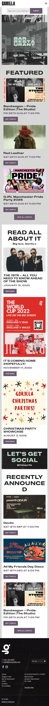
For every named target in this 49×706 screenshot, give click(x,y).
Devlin (8, 522)
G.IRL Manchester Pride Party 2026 (23, 198)
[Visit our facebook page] (3, 667)
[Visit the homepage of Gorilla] (8, 3)
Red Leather (13, 153)
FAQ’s (4, 681)
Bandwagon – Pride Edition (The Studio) (19, 108)
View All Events (24, 217)
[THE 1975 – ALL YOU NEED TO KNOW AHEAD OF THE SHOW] (24, 259)
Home (4, 674)
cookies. (40, 661)
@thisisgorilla (24, 465)
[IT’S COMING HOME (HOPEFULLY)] (24, 327)
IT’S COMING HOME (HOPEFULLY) (19, 362)
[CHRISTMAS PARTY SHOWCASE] (24, 402)
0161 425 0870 (9, 660)
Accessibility (6, 686)
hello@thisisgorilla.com (11, 662)
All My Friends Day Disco (23, 566)
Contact (5, 684)
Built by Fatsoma (8, 702)
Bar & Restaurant (8, 679)
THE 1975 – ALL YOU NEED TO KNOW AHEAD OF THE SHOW (22, 278)
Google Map (29, 687)
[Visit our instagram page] (6, 667)
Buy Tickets (11, 119)
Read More (10, 291)
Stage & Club (6, 677)
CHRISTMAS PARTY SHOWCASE (19, 430)
